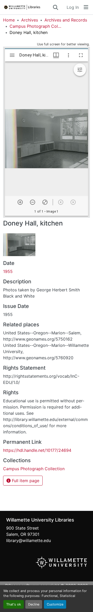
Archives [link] (29, 20)
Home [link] (9, 20)
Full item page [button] (25, 480)
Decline (33, 604)
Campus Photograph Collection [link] (35, 26)
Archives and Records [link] (65, 20)
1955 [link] (8, 271)
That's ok (13, 604)
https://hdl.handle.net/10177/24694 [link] (37, 450)
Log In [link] (73, 7)
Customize (55, 604)
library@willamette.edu (28, 540)
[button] (27, 7)
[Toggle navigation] (86, 7)
